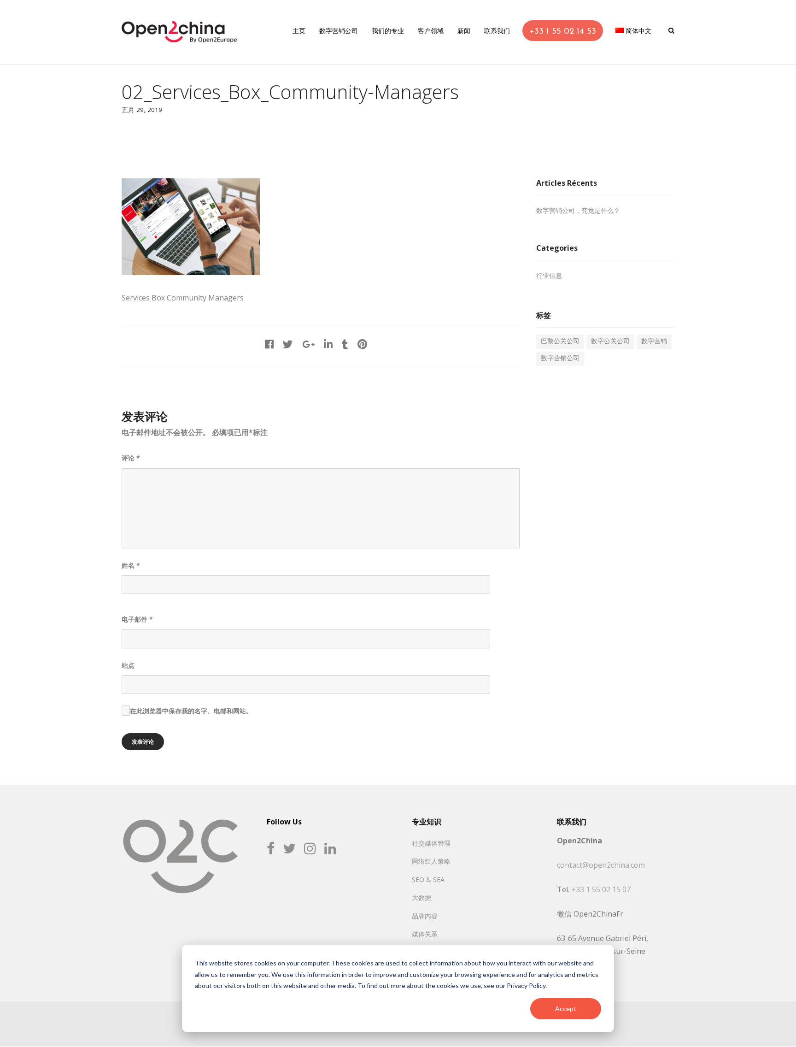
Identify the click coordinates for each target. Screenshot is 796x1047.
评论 (131, 457)
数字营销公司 (560, 358)
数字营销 (654, 341)
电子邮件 (137, 619)
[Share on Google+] (308, 345)
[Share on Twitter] (288, 345)
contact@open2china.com (601, 865)
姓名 (131, 565)
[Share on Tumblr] (345, 345)
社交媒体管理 (431, 843)
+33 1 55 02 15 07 (601, 889)
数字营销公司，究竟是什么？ (578, 211)
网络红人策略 (431, 861)
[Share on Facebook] (269, 345)
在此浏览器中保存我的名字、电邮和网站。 (191, 710)
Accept (565, 1008)
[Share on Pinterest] (362, 345)
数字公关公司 (610, 341)
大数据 (421, 897)
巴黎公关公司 (560, 341)
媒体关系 (425, 933)
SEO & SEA (428, 879)
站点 (128, 665)
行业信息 (549, 276)
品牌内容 (425, 916)
